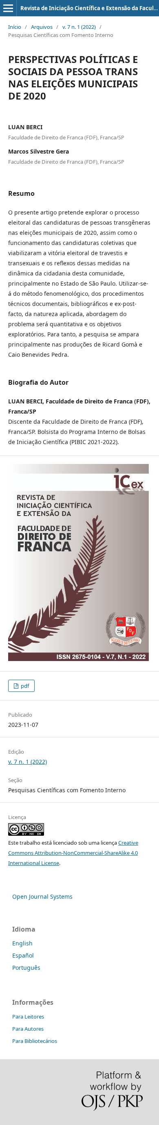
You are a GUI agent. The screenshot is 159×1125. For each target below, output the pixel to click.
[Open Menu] (8, 8)
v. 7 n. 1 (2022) (79, 26)
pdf (24, 685)
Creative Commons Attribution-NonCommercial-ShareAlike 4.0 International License (73, 853)
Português (26, 967)
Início (14, 26)
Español (23, 955)
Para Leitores (28, 1016)
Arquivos (42, 26)
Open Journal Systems (42, 896)
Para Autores (28, 1028)
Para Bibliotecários (34, 1041)
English (22, 943)
